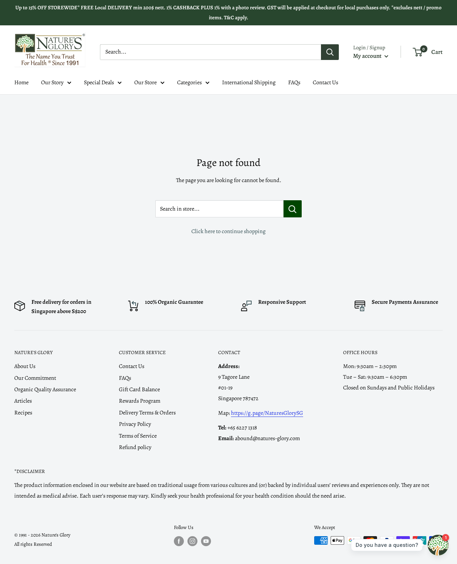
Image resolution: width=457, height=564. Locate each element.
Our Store (145, 82)
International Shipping (249, 82)
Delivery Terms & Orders (147, 413)
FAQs (294, 82)
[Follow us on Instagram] (192, 541)
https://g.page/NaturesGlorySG (267, 413)
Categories (189, 82)
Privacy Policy (135, 424)
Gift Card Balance (139, 389)
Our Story (52, 82)
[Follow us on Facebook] (179, 541)
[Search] (330, 52)
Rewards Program (139, 401)
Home (21, 82)
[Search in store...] (292, 208)
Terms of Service (138, 436)
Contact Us (325, 82)
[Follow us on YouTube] (206, 541)
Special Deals (99, 82)
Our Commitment (35, 378)
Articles (23, 401)
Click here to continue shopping (228, 231)
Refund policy (135, 447)
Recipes (23, 413)
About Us (24, 366)
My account (368, 56)
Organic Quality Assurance (45, 389)
